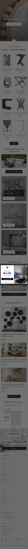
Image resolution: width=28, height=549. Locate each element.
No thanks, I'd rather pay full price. (7, 282)
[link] (7, 268)
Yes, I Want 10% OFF (7, 279)
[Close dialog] (26, 266)
